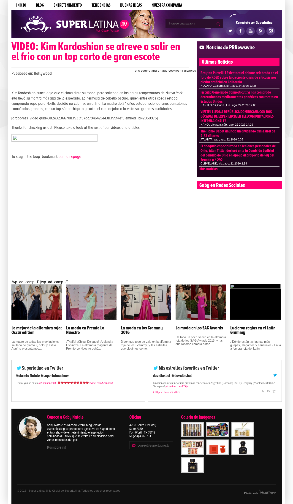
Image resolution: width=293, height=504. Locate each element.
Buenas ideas (131, 5)
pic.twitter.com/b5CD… (166, 389)
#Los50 (247, 386)
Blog (40, 5)
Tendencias (101, 5)
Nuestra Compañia (167, 5)
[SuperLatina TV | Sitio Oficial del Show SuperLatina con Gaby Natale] (75, 24)
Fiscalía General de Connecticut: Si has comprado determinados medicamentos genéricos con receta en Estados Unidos (239, 97)
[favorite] (274, 394)
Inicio (21, 5)
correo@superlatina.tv (153, 445)
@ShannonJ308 (47, 383)
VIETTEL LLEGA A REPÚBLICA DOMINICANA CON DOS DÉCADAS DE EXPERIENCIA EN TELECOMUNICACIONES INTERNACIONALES (237, 116)
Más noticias (208, 169)
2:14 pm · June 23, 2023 (166, 395)
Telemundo (161, 375)
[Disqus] (100, 220)
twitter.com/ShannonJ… (103, 383)
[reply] (262, 394)
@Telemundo (180, 375)
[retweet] (268, 394)
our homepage (70, 156)
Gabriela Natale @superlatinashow (42, 375)
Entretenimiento (68, 5)
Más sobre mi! (56, 447)
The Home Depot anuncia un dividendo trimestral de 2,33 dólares (238, 133)
